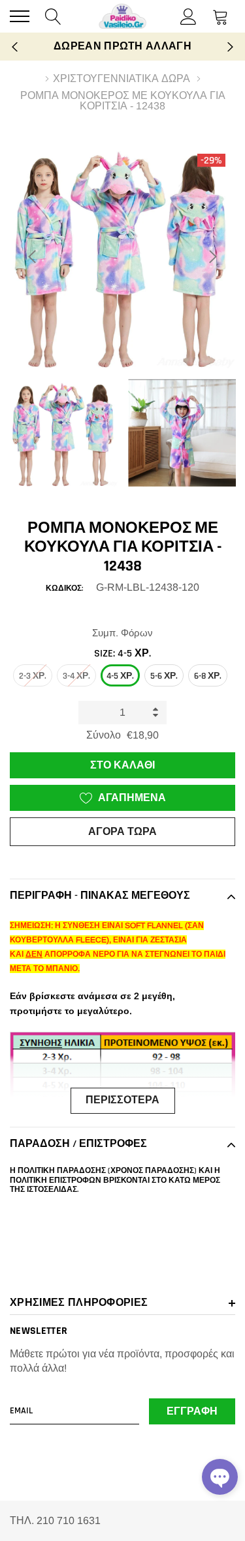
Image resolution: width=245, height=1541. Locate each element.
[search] (53, 16)
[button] (220, 1477)
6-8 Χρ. (207, 676)
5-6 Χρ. (164, 676)
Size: (122, 653)
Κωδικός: (64, 588)
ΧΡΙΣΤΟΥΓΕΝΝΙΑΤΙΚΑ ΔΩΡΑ (121, 78)
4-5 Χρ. (120, 676)
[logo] (123, 16)
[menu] (19, 16)
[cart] (220, 16)
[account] (188, 16)
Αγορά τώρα (122, 832)
